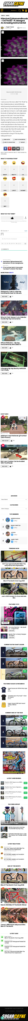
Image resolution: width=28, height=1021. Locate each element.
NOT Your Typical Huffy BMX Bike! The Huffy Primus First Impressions (14, 564)
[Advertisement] (14, 395)
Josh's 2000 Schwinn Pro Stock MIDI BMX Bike (14, 792)
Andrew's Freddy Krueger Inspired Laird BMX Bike (16, 734)
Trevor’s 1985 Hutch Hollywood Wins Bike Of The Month (13, 925)
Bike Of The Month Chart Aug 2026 (14, 581)
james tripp (14, 539)
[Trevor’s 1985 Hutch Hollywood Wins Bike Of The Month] (14, 915)
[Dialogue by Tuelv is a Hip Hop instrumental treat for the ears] (14, 282)
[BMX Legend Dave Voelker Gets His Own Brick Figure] (14, 616)
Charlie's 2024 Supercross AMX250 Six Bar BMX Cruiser (14, 782)
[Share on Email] (18, 148)
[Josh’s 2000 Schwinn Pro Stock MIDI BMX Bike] (14, 589)
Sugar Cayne (8, 936)
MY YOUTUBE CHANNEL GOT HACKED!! (14, 854)
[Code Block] (15, 243)
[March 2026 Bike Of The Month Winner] (14, 895)
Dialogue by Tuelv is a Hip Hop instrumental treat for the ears (11, 292)
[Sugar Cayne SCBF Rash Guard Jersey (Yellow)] (4, 705)
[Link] (16, 243)
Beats (11, 273)
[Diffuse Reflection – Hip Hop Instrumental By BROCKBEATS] (14, 333)
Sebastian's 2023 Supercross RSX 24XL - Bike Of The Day (16, 723)
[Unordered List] (11, 243)
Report (23, 142)
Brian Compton (15, 525)
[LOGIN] (26, 10)
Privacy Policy (19, 1011)
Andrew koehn (15, 518)
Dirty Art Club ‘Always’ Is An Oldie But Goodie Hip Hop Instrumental (13, 318)
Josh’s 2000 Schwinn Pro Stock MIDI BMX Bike (14, 597)
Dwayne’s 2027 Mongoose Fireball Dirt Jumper (15, 942)
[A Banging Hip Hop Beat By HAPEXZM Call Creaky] (14, 359)
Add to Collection (9, 142)
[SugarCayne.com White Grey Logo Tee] (4, 690)
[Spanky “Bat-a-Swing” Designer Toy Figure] (4, 636)
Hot (2, 445)
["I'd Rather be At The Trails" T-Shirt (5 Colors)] (4, 697)
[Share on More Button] (22, 148)
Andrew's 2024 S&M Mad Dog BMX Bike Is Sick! (16, 655)
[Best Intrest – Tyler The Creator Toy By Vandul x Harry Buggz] (14, 816)
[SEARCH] (20, 10)
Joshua (13, 532)
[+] (20, 243)
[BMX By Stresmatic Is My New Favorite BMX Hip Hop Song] (4, 829)
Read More (4, 296)
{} (18, 243)
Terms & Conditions (10, 1011)
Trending (2, 417)
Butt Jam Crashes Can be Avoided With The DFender (12, 462)
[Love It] (2, 888)
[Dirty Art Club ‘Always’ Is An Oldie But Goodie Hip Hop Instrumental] (14, 308)
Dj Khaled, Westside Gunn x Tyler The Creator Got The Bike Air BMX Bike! (18, 835)
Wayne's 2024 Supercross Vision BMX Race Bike (15, 677)
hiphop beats (13, 152)
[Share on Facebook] (5, 148)
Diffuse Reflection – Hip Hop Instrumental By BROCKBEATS (11, 343)
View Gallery (5, 440)
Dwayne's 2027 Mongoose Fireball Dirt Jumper (16, 666)
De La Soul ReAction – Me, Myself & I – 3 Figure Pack (17, 627)
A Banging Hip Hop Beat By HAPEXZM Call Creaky (13, 369)
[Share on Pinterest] (9, 148)
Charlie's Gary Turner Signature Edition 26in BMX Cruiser (14, 787)
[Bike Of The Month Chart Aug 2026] (14, 573)
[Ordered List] (9, 243)
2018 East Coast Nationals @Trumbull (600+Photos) (13, 436)
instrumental (23, 152)
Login (25, 230)
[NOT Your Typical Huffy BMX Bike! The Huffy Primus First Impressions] (14, 556)
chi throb (5, 152)
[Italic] (4, 243)
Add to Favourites (20, 139)
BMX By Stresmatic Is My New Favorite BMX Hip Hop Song (17, 827)
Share (2, 32)
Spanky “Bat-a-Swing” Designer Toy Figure (17, 634)
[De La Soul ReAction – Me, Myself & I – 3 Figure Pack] (4, 629)
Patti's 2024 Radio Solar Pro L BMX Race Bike (16, 745)
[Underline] (6, 243)
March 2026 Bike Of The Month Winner (14, 905)
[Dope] (2, 326)
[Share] (14, 72)
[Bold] (2, 243)
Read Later (7, 139)
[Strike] (7, 243)
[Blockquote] (13, 243)
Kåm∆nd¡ (4, 154)
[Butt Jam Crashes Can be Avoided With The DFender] (14, 452)
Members (13, 10)
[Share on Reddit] (14, 148)
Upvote (12, 218)
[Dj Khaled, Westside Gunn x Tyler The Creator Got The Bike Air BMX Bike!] (4, 835)
